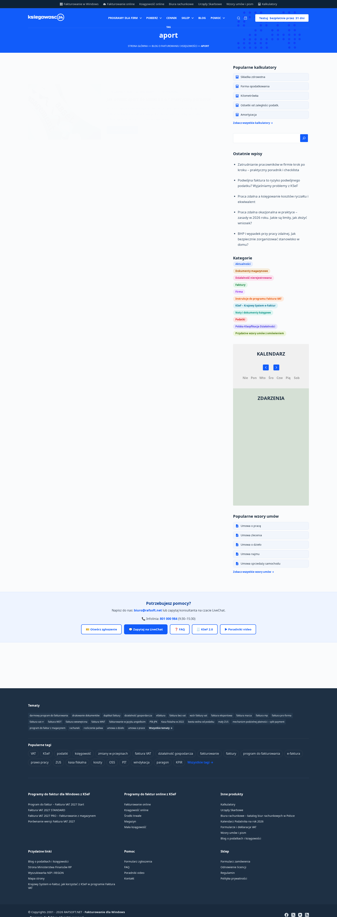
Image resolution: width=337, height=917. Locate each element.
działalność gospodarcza (175, 753)
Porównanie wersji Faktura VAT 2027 (51, 821)
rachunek (74, 728)
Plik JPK (153, 721)
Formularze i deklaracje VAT (238, 827)
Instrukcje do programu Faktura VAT (258, 298)
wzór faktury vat (198, 715)
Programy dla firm (123, 18)
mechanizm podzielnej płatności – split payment (258, 721)
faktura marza (244, 715)
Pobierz (152, 18)
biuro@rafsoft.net (148, 610)
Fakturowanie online (121, 4)
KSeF (46, 753)
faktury (231, 753)
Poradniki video (134, 873)
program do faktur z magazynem (47, 728)
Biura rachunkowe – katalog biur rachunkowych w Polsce (258, 816)
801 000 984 (168, 619)
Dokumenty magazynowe (251, 271)
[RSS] (307, 915)
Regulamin (228, 873)
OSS (112, 762)
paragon (163, 762)
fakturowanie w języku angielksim (127, 721)
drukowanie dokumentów (85, 715)
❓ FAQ (180, 629)
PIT (124, 762)
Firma (239, 291)
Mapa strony (36, 878)
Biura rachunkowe (181, 4)
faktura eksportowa (221, 715)
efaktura (160, 715)
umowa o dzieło (115, 728)
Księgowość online (151, 4)
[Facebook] (286, 915)
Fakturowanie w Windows (81, 4)
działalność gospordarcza (138, 715)
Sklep (186, 18)
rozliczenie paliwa (93, 728)
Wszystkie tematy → (160, 728)
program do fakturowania (261, 753)
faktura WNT (98, 721)
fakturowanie (209, 753)
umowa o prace (136, 728)
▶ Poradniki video (238, 629)
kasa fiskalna (77, 762)
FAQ (126, 867)
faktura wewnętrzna (76, 721)
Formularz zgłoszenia (138, 861)
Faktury (240, 285)
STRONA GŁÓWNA (138, 46)
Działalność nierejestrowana (253, 278)
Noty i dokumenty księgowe (253, 312)
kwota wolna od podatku (201, 721)
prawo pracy (40, 762)
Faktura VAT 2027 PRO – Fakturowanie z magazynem (62, 816)
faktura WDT (55, 721)
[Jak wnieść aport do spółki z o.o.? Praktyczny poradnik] (64, 112)
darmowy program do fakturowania (49, 715)
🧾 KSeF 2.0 (205, 629)
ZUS (58, 762)
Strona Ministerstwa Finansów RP (50, 867)
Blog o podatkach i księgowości (241, 838)
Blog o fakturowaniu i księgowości (174, 46)
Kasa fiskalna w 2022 (172, 721)
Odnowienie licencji (233, 867)
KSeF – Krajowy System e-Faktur (255, 305)
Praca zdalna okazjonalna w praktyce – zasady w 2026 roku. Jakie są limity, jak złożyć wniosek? (272, 217)
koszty (97, 762)
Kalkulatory (269, 4)
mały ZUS (223, 721)
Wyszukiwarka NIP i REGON (46, 873)
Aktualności (170, 91)
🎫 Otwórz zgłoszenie (101, 629)
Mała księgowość (135, 827)
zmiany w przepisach (113, 753)
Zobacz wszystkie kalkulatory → (253, 123)
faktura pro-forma (281, 715)
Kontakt (129, 878)
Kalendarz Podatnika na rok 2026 (242, 821)
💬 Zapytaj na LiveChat (146, 629)
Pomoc (216, 18)
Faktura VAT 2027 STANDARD (46, 810)
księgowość (83, 753)
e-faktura (293, 753)
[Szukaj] (238, 18)
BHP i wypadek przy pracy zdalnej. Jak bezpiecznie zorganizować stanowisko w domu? (268, 239)
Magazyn (130, 821)
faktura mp (262, 715)
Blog (202, 18)
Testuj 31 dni (282, 18)
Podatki (240, 319)
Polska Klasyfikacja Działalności (255, 326)
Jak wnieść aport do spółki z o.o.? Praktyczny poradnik (159, 99)
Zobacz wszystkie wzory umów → (253, 572)
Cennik (171, 18)
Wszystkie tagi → (200, 762)
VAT (33, 753)
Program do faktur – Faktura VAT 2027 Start (56, 804)
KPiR (179, 762)
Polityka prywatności (234, 878)
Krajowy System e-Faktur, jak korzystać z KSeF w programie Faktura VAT (71, 886)
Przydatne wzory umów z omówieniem (259, 333)
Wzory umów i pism (239, 4)
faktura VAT (143, 753)
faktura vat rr (37, 721)
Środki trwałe (132, 816)
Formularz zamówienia (235, 861)
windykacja (142, 762)
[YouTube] (300, 915)
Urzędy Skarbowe (210, 4)
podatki (62, 753)
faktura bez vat (177, 715)
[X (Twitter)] (293, 915)
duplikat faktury (112, 715)
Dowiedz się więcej (123, 131)
